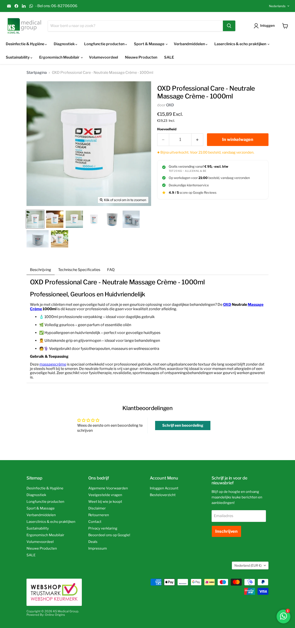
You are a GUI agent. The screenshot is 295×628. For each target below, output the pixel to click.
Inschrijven (226, 531)
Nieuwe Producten (141, 57)
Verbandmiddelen (190, 44)
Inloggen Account (164, 488)
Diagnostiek (64, 44)
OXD (170, 105)
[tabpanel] (147, 329)
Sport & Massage (149, 44)
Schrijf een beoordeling (182, 425)
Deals (92, 542)
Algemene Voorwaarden (108, 488)
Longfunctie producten (104, 44)
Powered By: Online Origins (46, 614)
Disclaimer (97, 508)
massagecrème (52, 364)
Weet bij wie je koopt (105, 502)
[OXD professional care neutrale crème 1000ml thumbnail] (94, 219)
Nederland (248, 565)
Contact (94, 522)
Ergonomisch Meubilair (59, 57)
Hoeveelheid (167, 129)
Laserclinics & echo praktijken (240, 44)
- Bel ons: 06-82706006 (56, 6)
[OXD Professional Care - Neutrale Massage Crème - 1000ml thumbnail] (35, 219)
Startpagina (37, 73)
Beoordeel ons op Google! (109, 535)
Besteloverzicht (163, 495)
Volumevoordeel (103, 57)
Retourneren (98, 515)
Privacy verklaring (102, 528)
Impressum (97, 548)
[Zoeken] (229, 26)
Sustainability (18, 57)
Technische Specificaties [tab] (79, 270)
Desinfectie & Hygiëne (25, 44)
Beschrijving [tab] (40, 270)
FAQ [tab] (111, 270)
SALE (169, 57)
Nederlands (277, 6)
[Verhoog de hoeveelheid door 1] (197, 139)
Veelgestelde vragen (105, 495)
